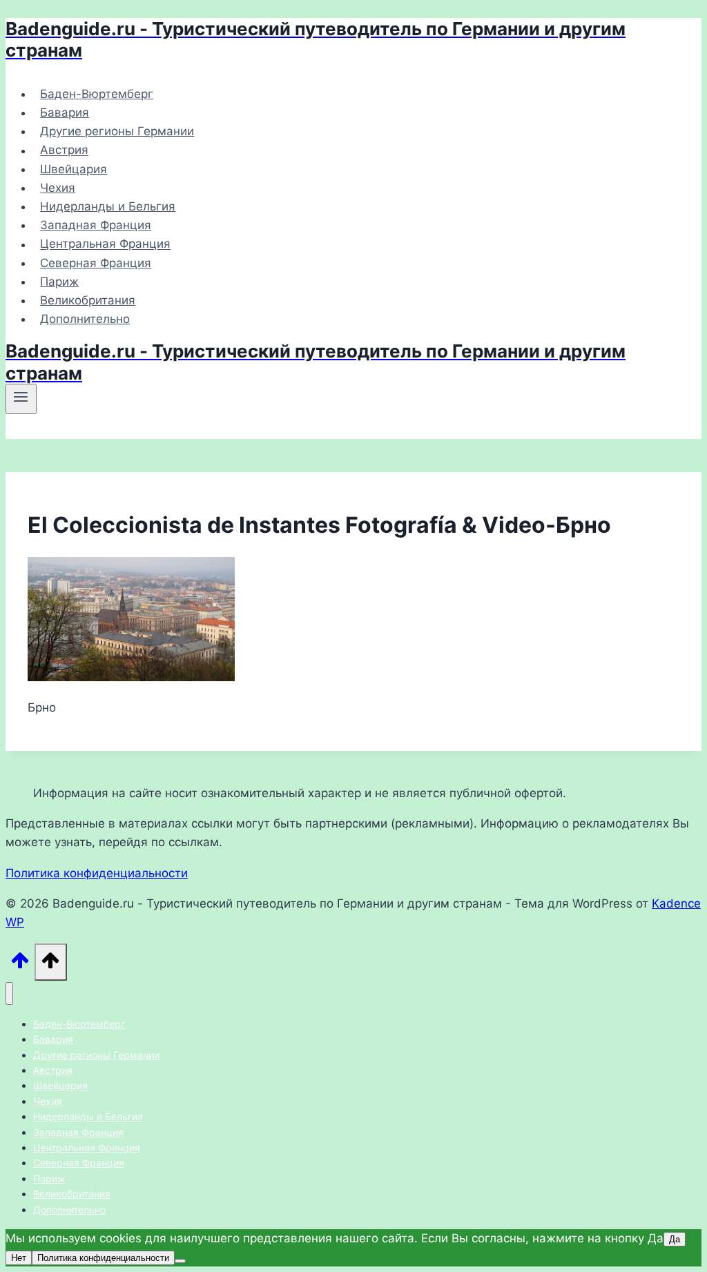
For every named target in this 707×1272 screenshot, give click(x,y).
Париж (59, 281)
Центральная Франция (105, 244)
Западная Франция (95, 225)
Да (674, 1239)
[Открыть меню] (21, 399)
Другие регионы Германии (117, 131)
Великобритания (87, 300)
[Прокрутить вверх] (20, 964)
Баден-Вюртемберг (96, 94)
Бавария (64, 112)
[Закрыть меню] (9, 993)
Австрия (64, 150)
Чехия (57, 188)
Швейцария (73, 169)
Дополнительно (85, 319)
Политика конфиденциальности (97, 873)
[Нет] (180, 1261)
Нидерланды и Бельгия (107, 206)
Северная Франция (95, 263)
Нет (18, 1258)
